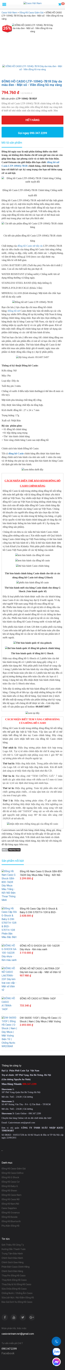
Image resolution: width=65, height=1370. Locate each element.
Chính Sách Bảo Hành (12, 1258)
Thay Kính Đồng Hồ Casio (14, 1280)
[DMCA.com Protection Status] (11, 849)
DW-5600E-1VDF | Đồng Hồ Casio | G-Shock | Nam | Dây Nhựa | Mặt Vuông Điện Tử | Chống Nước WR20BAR (41, 1019)
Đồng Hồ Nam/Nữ (10, 1204)
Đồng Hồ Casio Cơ (11, 1182)
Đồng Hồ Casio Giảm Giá (14, 1168)
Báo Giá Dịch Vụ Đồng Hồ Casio (17, 1302)
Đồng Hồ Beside (10, 1217)
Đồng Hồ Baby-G (10, 1186)
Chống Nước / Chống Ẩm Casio (17, 1293)
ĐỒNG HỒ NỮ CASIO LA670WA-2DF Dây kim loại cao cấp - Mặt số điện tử (40, 970)
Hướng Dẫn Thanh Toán (14, 1249)
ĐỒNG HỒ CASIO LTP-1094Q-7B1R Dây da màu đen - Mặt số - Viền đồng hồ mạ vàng (32, 83)
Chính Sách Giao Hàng (13, 1262)
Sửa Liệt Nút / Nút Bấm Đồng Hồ (18, 1297)
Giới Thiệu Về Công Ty (13, 1245)
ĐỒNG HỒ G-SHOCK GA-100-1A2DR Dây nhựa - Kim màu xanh (40, 947)
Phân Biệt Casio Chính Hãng (16, 1267)
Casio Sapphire (9, 1208)
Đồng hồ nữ (14, 311)
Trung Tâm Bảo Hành (12, 1253)
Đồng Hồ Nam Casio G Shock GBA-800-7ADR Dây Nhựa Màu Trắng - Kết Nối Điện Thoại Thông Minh (41, 873)
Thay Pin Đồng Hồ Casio (14, 1275)
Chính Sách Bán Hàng (12, 1271)
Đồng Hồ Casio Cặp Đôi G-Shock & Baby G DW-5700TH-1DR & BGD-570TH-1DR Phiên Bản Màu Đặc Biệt (40, 910)
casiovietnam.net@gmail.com (18, 1333)
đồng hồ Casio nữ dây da (30, 245)
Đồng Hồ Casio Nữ (11, 1199)
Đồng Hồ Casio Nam (11, 1195)
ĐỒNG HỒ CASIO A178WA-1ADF (38, 998)
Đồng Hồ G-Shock (10, 1177)
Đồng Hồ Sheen (9, 1190)
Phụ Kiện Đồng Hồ (10, 1226)
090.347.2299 (9, 1348)
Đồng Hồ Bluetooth (11, 1221)
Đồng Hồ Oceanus (11, 1212)
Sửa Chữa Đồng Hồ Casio (14, 1289)
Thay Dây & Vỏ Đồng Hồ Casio (16, 1284)
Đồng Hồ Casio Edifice (13, 1173)
